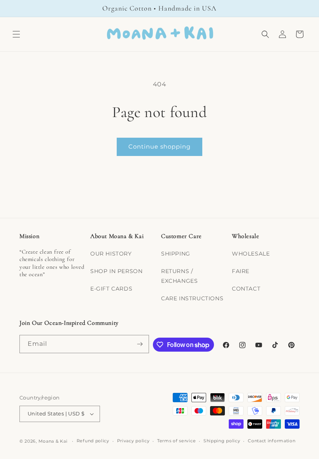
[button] (16, 34)
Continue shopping (159, 146)
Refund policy (93, 440)
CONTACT (246, 288)
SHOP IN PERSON (116, 271)
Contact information (271, 440)
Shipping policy (221, 440)
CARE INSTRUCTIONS (192, 298)
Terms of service (176, 440)
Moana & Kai (53, 441)
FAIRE (240, 271)
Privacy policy (133, 440)
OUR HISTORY (111, 253)
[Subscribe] (140, 344)
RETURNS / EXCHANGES (179, 276)
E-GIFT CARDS (111, 288)
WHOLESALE (251, 253)
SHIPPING (175, 253)
